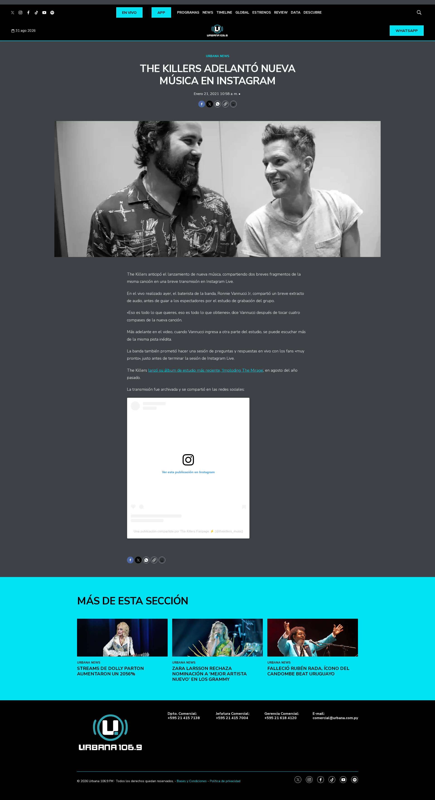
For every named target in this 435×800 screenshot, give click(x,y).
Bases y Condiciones (192, 781)
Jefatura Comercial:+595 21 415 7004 (232, 716)
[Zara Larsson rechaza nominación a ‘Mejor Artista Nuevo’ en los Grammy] (217, 638)
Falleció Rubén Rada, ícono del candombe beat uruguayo (308, 671)
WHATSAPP (407, 30)
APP (161, 12)
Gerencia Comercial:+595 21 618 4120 (281, 716)
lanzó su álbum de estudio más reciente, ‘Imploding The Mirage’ (205, 370)
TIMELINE (224, 12)
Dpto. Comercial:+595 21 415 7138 (184, 716)
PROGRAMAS (188, 12)
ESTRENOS (261, 12)
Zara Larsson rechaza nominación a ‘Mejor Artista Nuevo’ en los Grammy (209, 673)
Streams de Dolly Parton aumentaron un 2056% (110, 671)
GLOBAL (242, 12)
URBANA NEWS (217, 56)
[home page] (217, 30)
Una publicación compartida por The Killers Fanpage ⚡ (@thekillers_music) (188, 531)
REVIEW (281, 12)
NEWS (208, 12)
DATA (295, 12)
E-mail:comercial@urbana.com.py (335, 716)
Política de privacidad (225, 781)
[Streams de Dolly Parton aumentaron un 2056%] (122, 638)
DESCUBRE (313, 12)
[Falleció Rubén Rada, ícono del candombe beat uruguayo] (312, 638)
